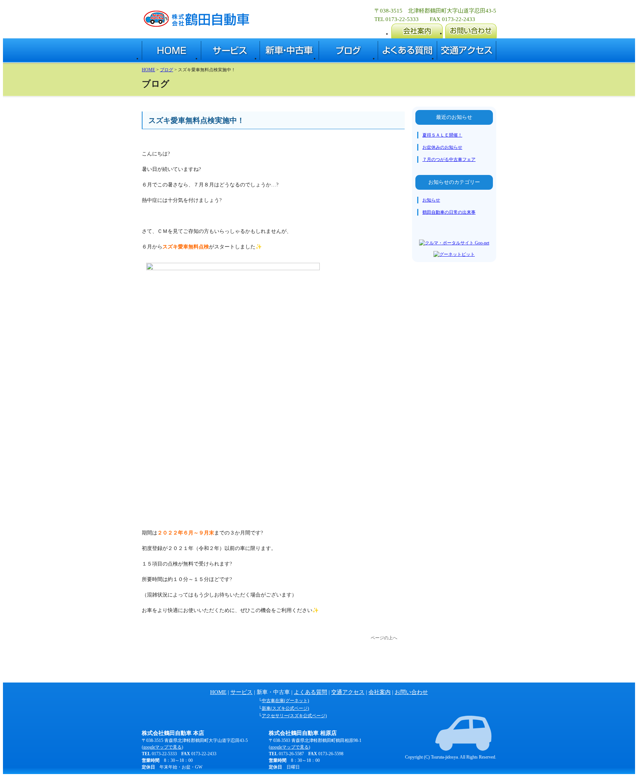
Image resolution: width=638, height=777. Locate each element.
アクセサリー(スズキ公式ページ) (294, 715)
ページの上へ (384, 637)
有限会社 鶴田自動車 (195, 18)
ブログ (166, 69)
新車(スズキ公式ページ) (285, 708)
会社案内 (379, 692)
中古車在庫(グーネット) (285, 700)
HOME (148, 69)
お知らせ (431, 200)
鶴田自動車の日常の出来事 (449, 212)
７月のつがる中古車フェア (449, 159)
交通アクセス (347, 692)
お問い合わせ (411, 692)
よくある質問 (310, 692)
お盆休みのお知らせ (442, 147)
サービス (241, 692)
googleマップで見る (162, 747)
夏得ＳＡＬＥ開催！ (442, 135)
